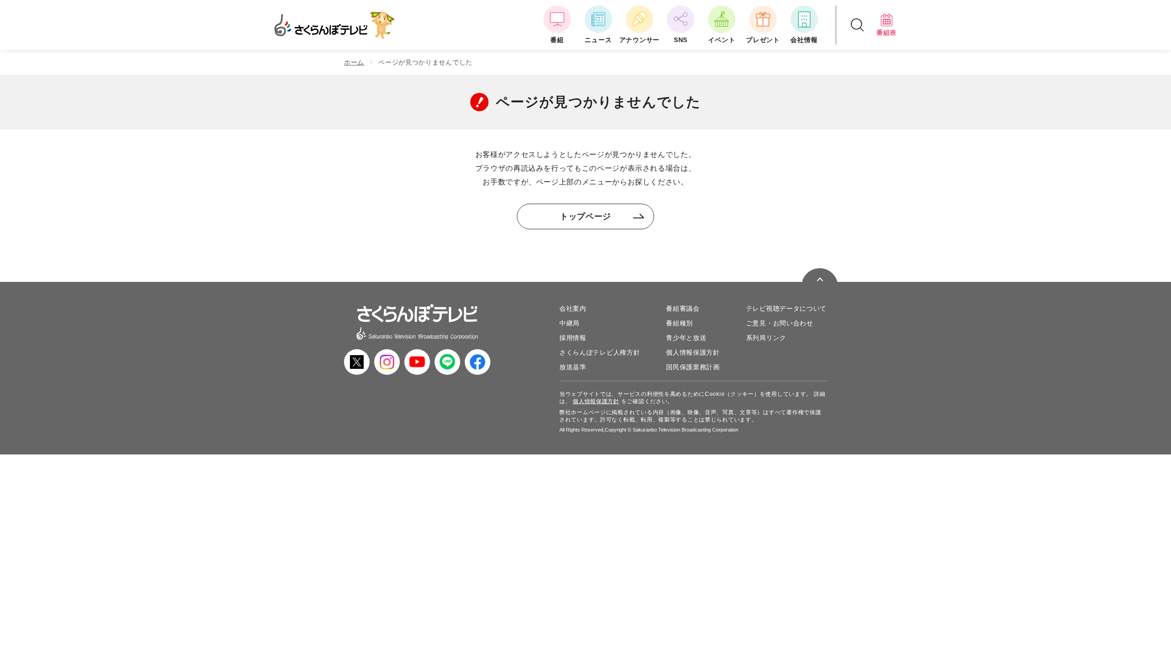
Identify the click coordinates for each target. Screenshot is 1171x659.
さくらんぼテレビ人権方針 (599, 352)
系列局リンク (766, 337)
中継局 (569, 323)
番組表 (886, 32)
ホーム (354, 62)
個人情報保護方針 (693, 352)
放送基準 (572, 367)
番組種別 (679, 323)
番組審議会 (683, 308)
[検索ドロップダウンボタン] (857, 25)
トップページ (585, 216)
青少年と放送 (686, 337)
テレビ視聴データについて (786, 308)
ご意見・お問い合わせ (779, 323)
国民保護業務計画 (693, 367)
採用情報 (572, 337)
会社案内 (572, 308)
